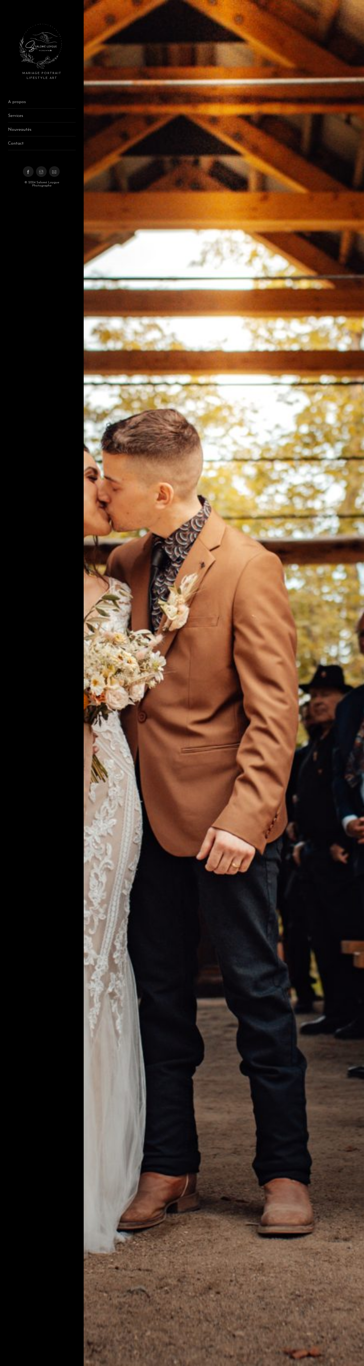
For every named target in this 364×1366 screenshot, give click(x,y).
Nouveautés (19, 130)
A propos (17, 102)
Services (15, 116)
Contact (16, 143)
